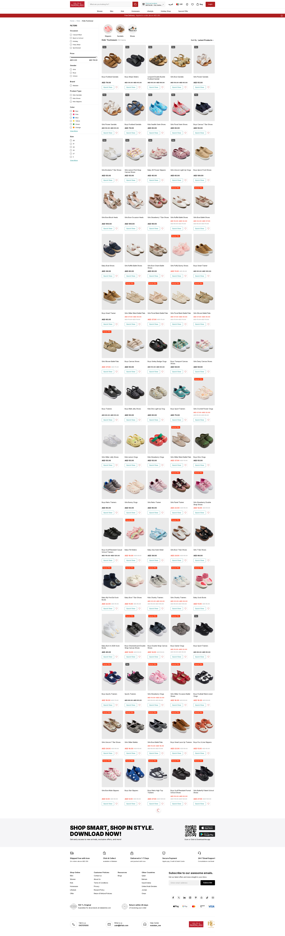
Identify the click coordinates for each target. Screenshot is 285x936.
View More (74, 131)
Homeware (136, 11)
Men (111, 11)
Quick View (107, 87)
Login (210, 4)
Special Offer (183, 11)
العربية (171, 4)
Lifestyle (150, 11)
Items (153, 15)
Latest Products (205, 40)
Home (72, 21)
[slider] (70, 57)
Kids (122, 11)
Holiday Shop (166, 11)
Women (100, 11)
